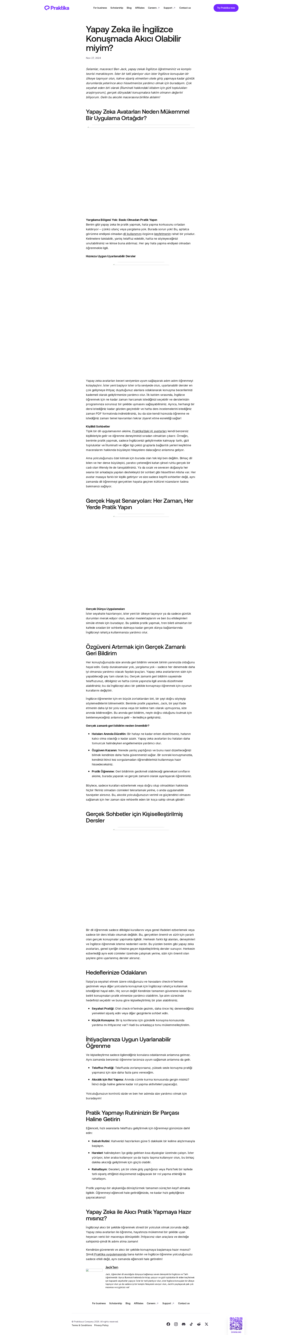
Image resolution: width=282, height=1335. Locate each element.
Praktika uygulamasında (109, 1254)
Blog (129, 7)
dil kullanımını (132, 234)
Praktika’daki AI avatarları (149, 431)
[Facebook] (168, 1324)
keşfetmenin (162, 234)
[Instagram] (176, 1324)
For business (100, 7)
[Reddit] (199, 1324)
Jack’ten (111, 1267)
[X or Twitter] (206, 1324)
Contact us (185, 7)
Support (168, 7)
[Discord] (183, 1324)
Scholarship (116, 7)
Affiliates (140, 7)
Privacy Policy (101, 1325)
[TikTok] (191, 1324)
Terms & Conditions (82, 1325)
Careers (152, 7)
